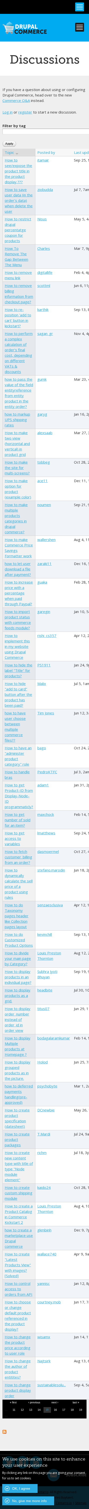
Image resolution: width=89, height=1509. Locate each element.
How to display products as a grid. (17, 995)
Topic (9, 152)
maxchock (45, 814)
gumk (41, 379)
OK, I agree (21, 1488)
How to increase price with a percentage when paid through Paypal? (19, 593)
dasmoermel (48, 851)
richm (41, 1152)
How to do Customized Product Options (19, 940)
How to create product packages (17, 1139)
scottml (43, 285)
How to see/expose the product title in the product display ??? (18, 171)
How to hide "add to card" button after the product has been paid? (18, 694)
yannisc (43, 1283)
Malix (41, 683)
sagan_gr (45, 333)
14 (39, 1409)
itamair (43, 160)
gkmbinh (44, 1229)
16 (55, 1409)
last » (76, 1402)
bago (41, 747)
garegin (43, 611)
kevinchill (44, 934)
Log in (7, 112)
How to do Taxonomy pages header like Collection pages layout (16, 915)
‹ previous (34, 1402)
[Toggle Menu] (79, 6)
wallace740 (46, 1253)
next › (54, 1402)
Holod (42, 1062)
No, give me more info (29, 1501)
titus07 (43, 1008)
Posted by (46, 152)
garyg (42, 414)
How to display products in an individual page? (18, 977)
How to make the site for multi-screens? (17, 467)
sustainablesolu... (51, 1384)
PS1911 (44, 664)
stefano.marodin (51, 870)
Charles (43, 248)
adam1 (43, 784)
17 (63, 1409)
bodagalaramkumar (53, 1038)
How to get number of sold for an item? (17, 820)
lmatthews (46, 832)
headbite (44, 990)
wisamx (43, 1336)
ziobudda (45, 189)
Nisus (42, 218)
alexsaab (44, 432)
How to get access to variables (14, 838)
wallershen (46, 539)
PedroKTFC (47, 771)
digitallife (44, 272)
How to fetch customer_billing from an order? (18, 857)
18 (72, 1409)
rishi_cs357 (46, 635)
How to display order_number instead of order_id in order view (17, 1019)
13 (30, 1409)
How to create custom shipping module (18, 1193)
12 (22, 1409)
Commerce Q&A (16, 100)
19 (80, 1409)
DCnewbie (46, 1110)
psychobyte (47, 1086)
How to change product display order (18, 1390)
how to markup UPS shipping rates (17, 419)
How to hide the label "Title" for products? (18, 670)
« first (13, 1402)
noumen (44, 504)
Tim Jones (45, 712)
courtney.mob (49, 1301)
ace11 (42, 480)
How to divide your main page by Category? (18, 958)
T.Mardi (43, 1134)
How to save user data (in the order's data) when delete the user (19, 200)
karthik (42, 309)
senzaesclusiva (50, 904)
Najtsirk (43, 1360)
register (25, 112)
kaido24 (44, 1187)
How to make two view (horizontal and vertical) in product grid (17, 443)
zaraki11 (44, 563)
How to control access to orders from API (18, 1289)
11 (14, 1409)
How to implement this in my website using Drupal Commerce (17, 646)
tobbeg (43, 462)
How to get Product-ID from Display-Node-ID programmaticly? (19, 795)
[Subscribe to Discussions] (4, 1431)
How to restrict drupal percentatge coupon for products (18, 229)
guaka (42, 582)
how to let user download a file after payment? (18, 569)
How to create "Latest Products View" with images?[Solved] (18, 1264)
